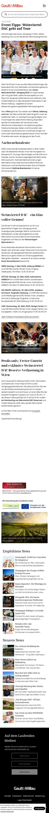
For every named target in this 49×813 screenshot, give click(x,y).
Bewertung (40, 796)
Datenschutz (28, 796)
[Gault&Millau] (24, 788)
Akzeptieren (39, 808)
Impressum (17, 796)
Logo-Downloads (25, 800)
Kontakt (7, 796)
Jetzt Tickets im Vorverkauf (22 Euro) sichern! (20, 316)
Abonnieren (24, 772)
